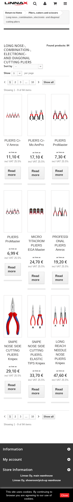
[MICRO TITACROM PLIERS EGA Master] (36, 211)
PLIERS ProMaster (60, 143)
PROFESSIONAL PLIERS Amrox (60, 243)
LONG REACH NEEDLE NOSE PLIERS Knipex (60, 352)
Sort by (8, 66)
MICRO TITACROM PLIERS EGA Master (36, 243)
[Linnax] (16, 3)
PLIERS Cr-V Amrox (12, 143)
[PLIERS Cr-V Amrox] (13, 115)
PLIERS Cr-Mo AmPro (36, 143)
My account (12, 459)
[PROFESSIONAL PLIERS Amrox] (60, 211)
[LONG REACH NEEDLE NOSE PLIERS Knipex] (60, 316)
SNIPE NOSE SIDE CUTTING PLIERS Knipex (12, 350)
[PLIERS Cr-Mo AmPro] (36, 115)
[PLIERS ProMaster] (60, 115)
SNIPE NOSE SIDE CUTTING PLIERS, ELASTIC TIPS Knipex (36, 352)
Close (64, 495)
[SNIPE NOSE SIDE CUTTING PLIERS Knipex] (13, 316)
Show (7, 73)
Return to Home (13, 13)
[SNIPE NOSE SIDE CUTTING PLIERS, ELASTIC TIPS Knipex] (36, 316)
